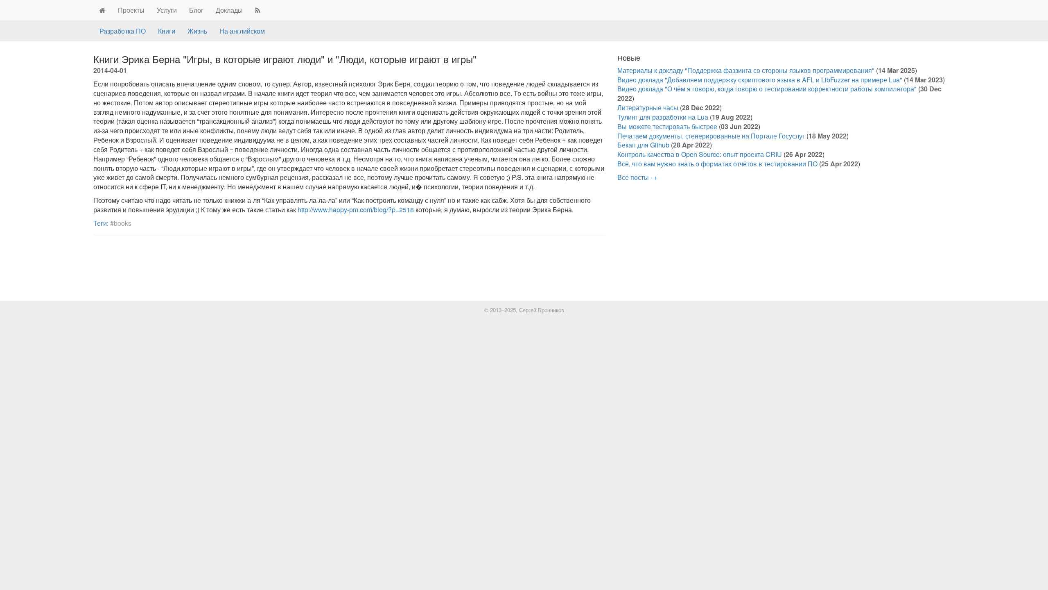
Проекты (131, 10)
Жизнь (197, 31)
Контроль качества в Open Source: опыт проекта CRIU (699, 154)
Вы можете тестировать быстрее (667, 126)
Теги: (100, 223)
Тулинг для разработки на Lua (662, 117)
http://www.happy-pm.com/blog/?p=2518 (356, 209)
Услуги (167, 10)
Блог (196, 10)
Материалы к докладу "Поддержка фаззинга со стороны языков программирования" (745, 70)
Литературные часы (647, 107)
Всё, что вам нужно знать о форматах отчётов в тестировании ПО (717, 163)
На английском (242, 31)
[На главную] (102, 10)
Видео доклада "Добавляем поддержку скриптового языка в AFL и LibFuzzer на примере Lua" (759, 79)
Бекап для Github (643, 145)
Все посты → (637, 177)
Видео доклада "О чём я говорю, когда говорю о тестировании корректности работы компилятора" (767, 88)
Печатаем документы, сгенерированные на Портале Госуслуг (711, 136)
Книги (166, 31)
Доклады (229, 10)
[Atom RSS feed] (258, 10)
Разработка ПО (122, 31)
